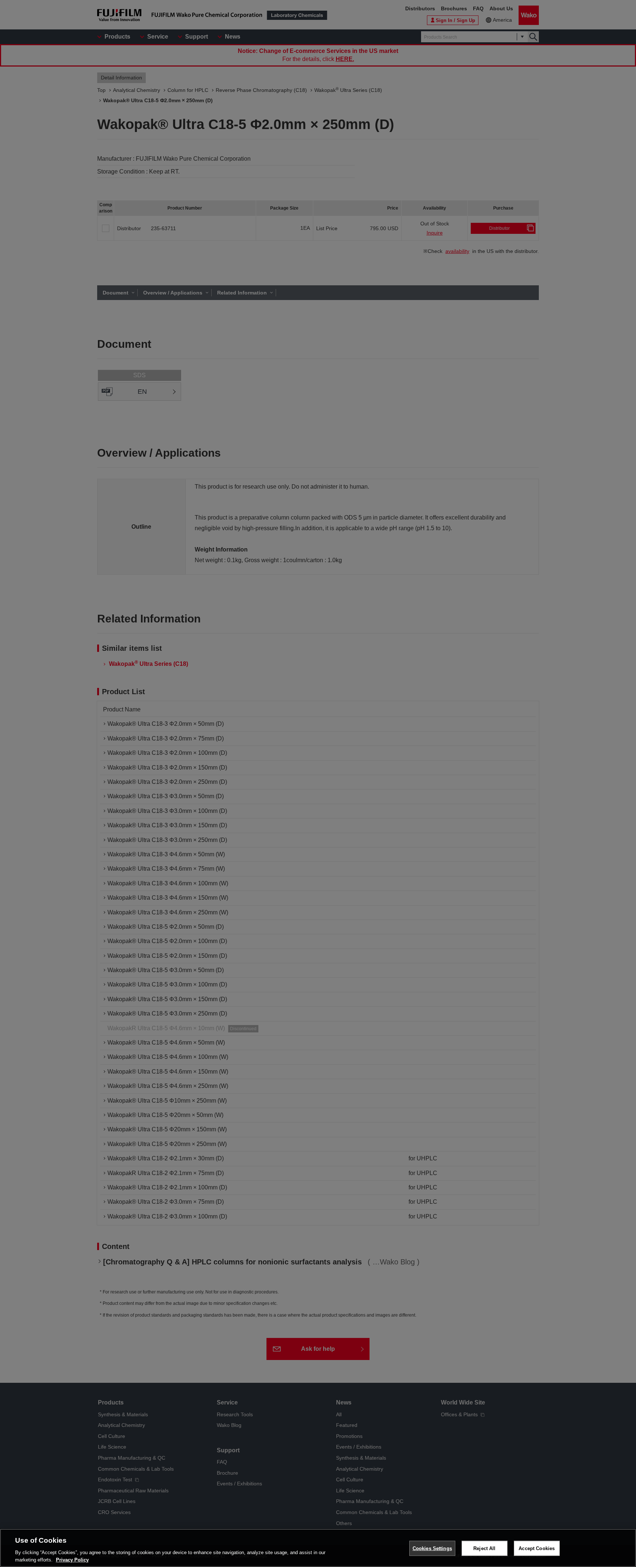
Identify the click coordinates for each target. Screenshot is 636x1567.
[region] (318, 1548)
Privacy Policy (72, 1559)
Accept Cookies (537, 1548)
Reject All (484, 1548)
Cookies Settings (432, 1548)
